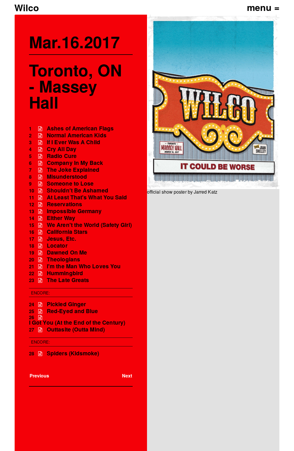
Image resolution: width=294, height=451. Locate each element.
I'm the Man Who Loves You (84, 266)
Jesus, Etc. (61, 238)
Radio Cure (62, 156)
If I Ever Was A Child (73, 142)
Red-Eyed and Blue (72, 311)
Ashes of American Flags (80, 128)
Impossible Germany (74, 211)
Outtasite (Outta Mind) (76, 329)
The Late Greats (68, 280)
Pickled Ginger (66, 304)
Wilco (26, 7)
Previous (39, 375)
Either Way (61, 218)
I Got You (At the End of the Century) (77, 322)
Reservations (64, 204)
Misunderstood (67, 176)
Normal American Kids (77, 135)
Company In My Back (75, 162)
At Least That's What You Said (87, 197)
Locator (57, 245)
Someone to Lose (70, 183)
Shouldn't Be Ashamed (77, 190)
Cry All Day (61, 149)
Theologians (63, 259)
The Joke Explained (73, 169)
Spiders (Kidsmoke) (73, 353)
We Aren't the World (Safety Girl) (89, 225)
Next (127, 375)
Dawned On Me (67, 252)
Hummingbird (65, 273)
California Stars (67, 231)
